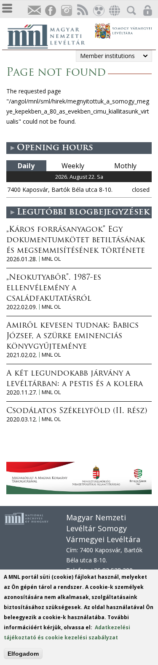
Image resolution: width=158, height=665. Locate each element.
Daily (26, 165)
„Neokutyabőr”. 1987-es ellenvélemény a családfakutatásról (53, 288)
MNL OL (51, 259)
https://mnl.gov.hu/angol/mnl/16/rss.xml (82, 10)
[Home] (50, 35)
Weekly (73, 165)
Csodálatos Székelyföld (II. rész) (76, 411)
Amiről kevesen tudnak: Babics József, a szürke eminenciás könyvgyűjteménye (72, 336)
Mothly (125, 165)
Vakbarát (98, 10)
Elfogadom (23, 653)
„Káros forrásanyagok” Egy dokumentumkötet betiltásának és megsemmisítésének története (75, 240)
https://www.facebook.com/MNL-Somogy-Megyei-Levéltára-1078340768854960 (50, 10)
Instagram (66, 10)
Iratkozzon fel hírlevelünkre (34, 10)
